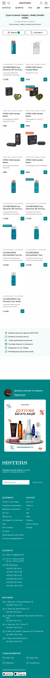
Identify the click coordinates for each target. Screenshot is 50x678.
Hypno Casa (30, 64)
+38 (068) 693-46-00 (14, 579)
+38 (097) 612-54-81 (13, 568)
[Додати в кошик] (22, 79)
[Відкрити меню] (4, 3)
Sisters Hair (10, 658)
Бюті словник (7, 527)
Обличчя (29, 505)
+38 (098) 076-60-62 (14, 641)
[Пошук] (8, 3)
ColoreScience (8, 64)
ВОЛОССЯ (6, 8)
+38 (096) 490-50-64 (14, 586)
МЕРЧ (47, 8)
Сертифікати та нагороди (12, 520)
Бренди (29, 527)
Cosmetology (34, 663)
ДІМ (38, 8)
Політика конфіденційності (12, 538)
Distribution (10, 663)
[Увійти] (41, 3)
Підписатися (19, 395)
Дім (27, 513)
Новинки (29, 520)
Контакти (6, 531)
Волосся (29, 502)
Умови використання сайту (13, 535)
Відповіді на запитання (11, 509)
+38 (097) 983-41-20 (14, 575)
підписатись (37, 482)
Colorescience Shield (19, 64)
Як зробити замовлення (11, 505)
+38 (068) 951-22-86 (14, 582)
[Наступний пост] (43, 425)
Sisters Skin (33, 658)
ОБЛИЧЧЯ (19, 8)
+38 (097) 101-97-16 (13, 621)
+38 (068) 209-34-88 (14, 634)
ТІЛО (30, 8)
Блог (4, 524)
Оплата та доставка (10, 502)
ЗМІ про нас (7, 517)
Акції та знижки (32, 524)
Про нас (5, 513)
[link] (46, 3)
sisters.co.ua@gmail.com (15, 555)
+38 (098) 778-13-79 (14, 605)
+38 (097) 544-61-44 (14, 627)
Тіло (28, 509)
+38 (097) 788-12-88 (14, 572)
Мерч (28, 517)
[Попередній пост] (7, 425)
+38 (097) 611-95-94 (13, 612)
